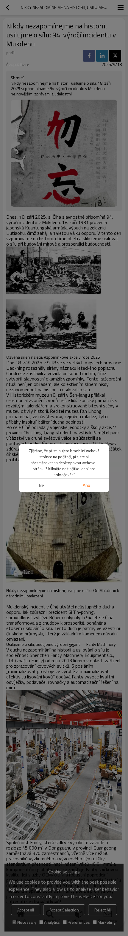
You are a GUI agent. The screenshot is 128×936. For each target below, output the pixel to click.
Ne (41, 485)
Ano (86, 485)
